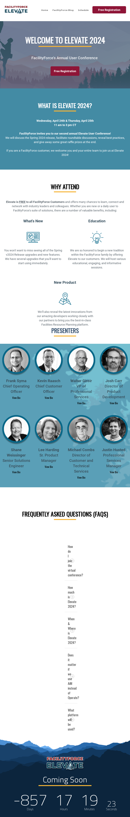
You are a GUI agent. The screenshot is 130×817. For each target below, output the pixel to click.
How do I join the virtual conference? (72, 560)
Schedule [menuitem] (83, 10)
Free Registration (65, 71)
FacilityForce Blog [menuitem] (63, 10)
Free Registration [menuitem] (109, 10)
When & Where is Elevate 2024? (72, 630)
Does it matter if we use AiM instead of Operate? (72, 676)
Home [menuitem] (44, 10)
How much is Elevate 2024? (72, 597)
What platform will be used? (72, 719)
